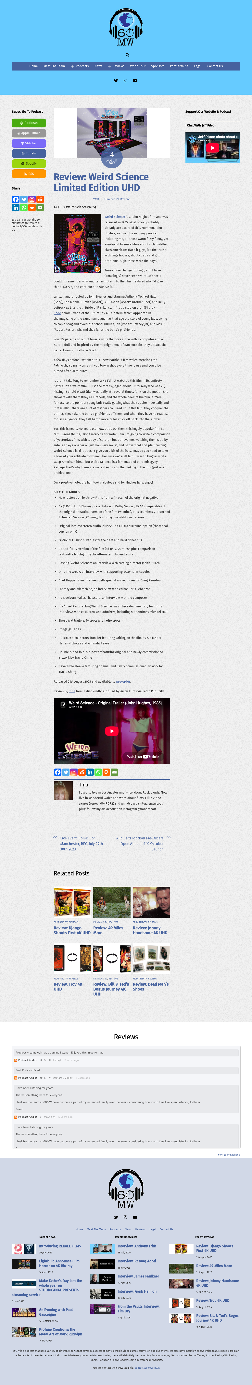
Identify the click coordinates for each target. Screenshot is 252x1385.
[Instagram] (74, 772)
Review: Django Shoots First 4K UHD (72, 930)
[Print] (106, 772)
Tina (96, 199)
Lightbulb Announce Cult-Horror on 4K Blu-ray (59, 1263)
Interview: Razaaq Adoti (137, 1261)
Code (57, 313)
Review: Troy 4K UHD (213, 1300)
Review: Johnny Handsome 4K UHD (150, 930)
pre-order (123, 681)
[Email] (114, 772)
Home (33, 66)
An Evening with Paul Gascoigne (56, 1312)
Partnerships (179, 66)
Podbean (31, 123)
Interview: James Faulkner (138, 1276)
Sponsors (157, 66)
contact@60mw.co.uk (147, 1367)
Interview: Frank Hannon (137, 1291)
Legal (198, 66)
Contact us (215, 66)
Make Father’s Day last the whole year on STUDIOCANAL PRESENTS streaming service (47, 1288)
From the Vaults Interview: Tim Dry (138, 1308)
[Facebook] (57, 772)
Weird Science (115, 217)
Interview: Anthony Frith (137, 1246)
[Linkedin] (90, 772)
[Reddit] (82, 772)
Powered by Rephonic (228, 1154)
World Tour (137, 66)
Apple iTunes (30, 133)
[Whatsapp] (98, 772)
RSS (31, 174)
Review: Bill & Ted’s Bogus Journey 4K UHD (111, 989)
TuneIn (31, 153)
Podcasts (82, 66)
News (98, 66)
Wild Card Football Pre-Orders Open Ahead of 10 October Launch (139, 843)
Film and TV (111, 199)
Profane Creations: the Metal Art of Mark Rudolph (60, 1331)
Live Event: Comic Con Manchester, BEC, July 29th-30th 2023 (82, 843)
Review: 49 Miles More (214, 1266)
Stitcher (31, 143)
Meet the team (54, 66)
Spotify (31, 163)
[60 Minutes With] (126, 45)
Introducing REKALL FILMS (60, 1246)
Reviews (118, 66)
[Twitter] (65, 772)
